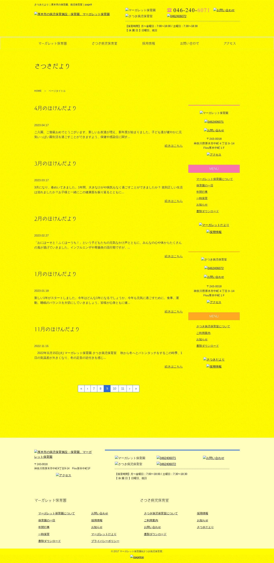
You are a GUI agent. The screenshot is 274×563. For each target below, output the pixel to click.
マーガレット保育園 (52, 43)
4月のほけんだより (55, 108)
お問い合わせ (189, 43)
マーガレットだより (104, 534)
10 (114, 388)
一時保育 (202, 198)
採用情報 (148, 43)
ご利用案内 (203, 333)
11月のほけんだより (57, 329)
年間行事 (202, 191)
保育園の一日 (204, 185)
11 (122, 388)
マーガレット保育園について (214, 179)
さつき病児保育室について (213, 326)
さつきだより (205, 527)
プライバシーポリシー (105, 541)
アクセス (230, 43)
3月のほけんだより (55, 163)
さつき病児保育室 (104, 43)
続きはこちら (174, 145)
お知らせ (202, 204)
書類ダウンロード (207, 211)
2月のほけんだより (55, 219)
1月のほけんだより (55, 274)
